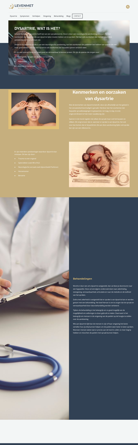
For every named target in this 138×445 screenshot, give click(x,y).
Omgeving (47, 16)
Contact (77, 16)
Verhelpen (36, 16)
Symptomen (24, 16)
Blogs (68, 16)
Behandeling (58, 16)
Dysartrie (13, 16)
